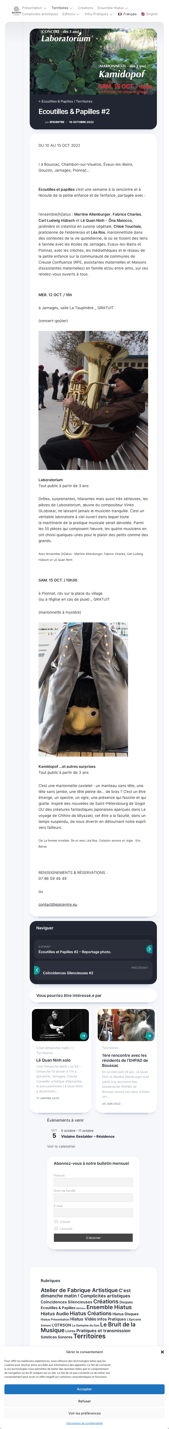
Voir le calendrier (61, 1146)
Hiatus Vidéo (83, 1319)
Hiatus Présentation (55, 1319)
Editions (68, 14)
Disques (126, 1302)
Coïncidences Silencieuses (66, 1302)
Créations (85, 8)
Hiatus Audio (55, 1313)
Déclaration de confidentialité (84, 1423)
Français (130, 14)
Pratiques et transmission (103, 1330)
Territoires (60, 8)
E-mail (58, 1206)
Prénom (59, 1175)
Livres (70, 1331)
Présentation (32, 8)
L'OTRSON (61, 1325)
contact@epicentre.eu (58, 904)
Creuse (64, 1222)
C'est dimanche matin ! (54, 1048)
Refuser (84, 1401)
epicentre (54, 122)
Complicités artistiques (40, 14)
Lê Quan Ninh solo (53, 1060)
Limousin (65, 1229)
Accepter (84, 1389)
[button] (162, 1352)
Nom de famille (64, 1190)
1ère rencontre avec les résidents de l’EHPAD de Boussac (125, 1060)
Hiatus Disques (125, 1314)
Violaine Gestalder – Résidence (88, 1136)
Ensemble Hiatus (110, 8)
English (152, 14)
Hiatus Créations (91, 1313)
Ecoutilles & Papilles (57, 101)
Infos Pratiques (96, 14)
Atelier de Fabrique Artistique (79, 1290)
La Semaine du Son (85, 1325)
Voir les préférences (84, 1413)
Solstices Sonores (56, 1337)
